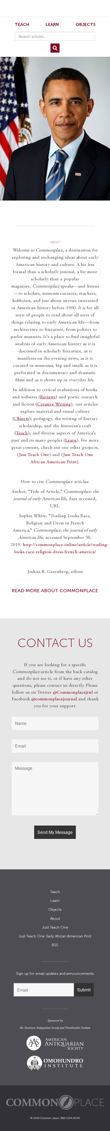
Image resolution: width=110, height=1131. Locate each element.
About (55, 919)
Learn (52, 24)
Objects (86, 24)
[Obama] (55, 126)
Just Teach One (34, 455)
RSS (55, 945)
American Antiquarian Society (41, 1028)
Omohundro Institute (77, 1028)
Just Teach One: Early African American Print (55, 936)
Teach (22, 24)
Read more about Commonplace (55, 591)
